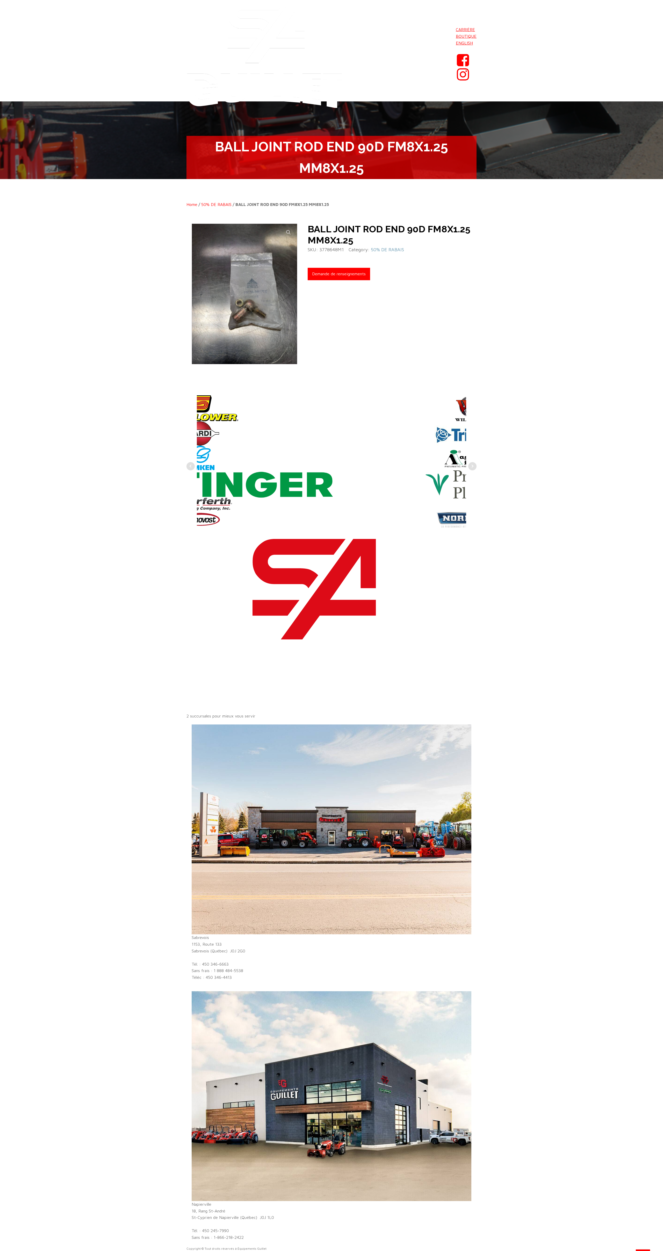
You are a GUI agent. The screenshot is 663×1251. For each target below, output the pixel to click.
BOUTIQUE (466, 36)
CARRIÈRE (465, 29)
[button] (288, 232)
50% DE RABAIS (216, 204)
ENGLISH (464, 43)
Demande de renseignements (339, 273)
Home (191, 204)
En (458, 49)
